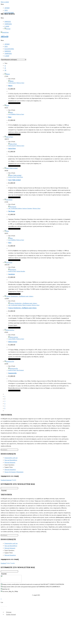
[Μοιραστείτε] (4, 606)
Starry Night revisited (14, 180)
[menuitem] (7, 612)
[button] (36, 4)
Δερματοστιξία (12, 373)
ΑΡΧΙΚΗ (6, 8)
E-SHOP (6, 26)
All (5, 70)
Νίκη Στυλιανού (20, 370)
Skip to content (5, 2)
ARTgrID (4, 36)
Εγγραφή (3, 490)
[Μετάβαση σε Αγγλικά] (7, 28)
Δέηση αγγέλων (12, 341)
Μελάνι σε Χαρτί (20, 82)
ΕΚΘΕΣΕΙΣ (7, 21)
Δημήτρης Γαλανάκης (27, 208)
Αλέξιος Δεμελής (12, 82)
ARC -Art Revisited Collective (15, 208)
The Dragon (11, 211)
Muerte (10, 85)
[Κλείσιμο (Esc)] (6, 606)
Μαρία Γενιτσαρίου (26, 305)
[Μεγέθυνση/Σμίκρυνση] (1, 606)
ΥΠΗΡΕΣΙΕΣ (8, 24)
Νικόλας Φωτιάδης (20, 271)
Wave (9, 242)
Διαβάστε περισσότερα (14, 103)
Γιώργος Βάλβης (12, 339)
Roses (9, 117)
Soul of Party (12, 148)
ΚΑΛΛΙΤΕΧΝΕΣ (9, 49)
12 (5, 65)
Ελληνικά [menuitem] (8, 612)
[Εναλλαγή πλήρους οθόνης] (3, 606)
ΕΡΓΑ (6, 10)
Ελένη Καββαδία (12, 114)
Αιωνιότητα (11, 274)
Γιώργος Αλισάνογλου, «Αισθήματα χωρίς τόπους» (22, 308)
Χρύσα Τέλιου (19, 177)
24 (5, 68)
